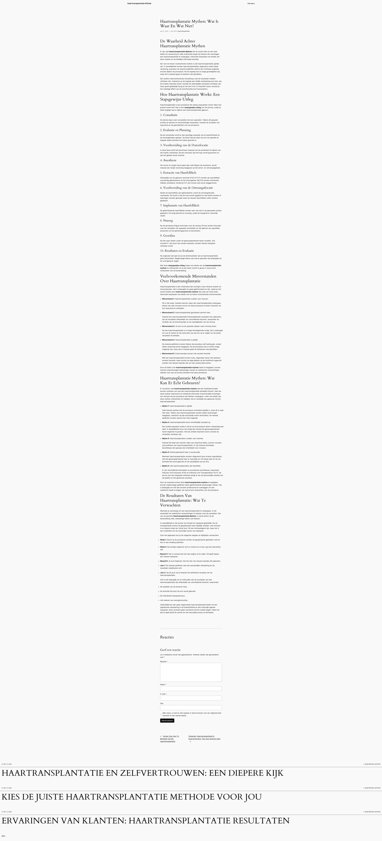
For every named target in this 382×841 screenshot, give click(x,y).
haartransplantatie (184, 31)
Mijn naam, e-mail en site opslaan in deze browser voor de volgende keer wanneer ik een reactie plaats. (192, 714)
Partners (251, 3)
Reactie (164, 662)
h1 (175, 31)
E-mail (163, 694)
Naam (163, 684)
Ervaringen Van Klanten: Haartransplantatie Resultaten (146, 821)
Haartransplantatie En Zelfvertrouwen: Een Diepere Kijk (143, 773)
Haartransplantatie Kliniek (139, 3)
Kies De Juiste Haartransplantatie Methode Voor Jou (132, 797)
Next (3, 836)
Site (161, 703)
